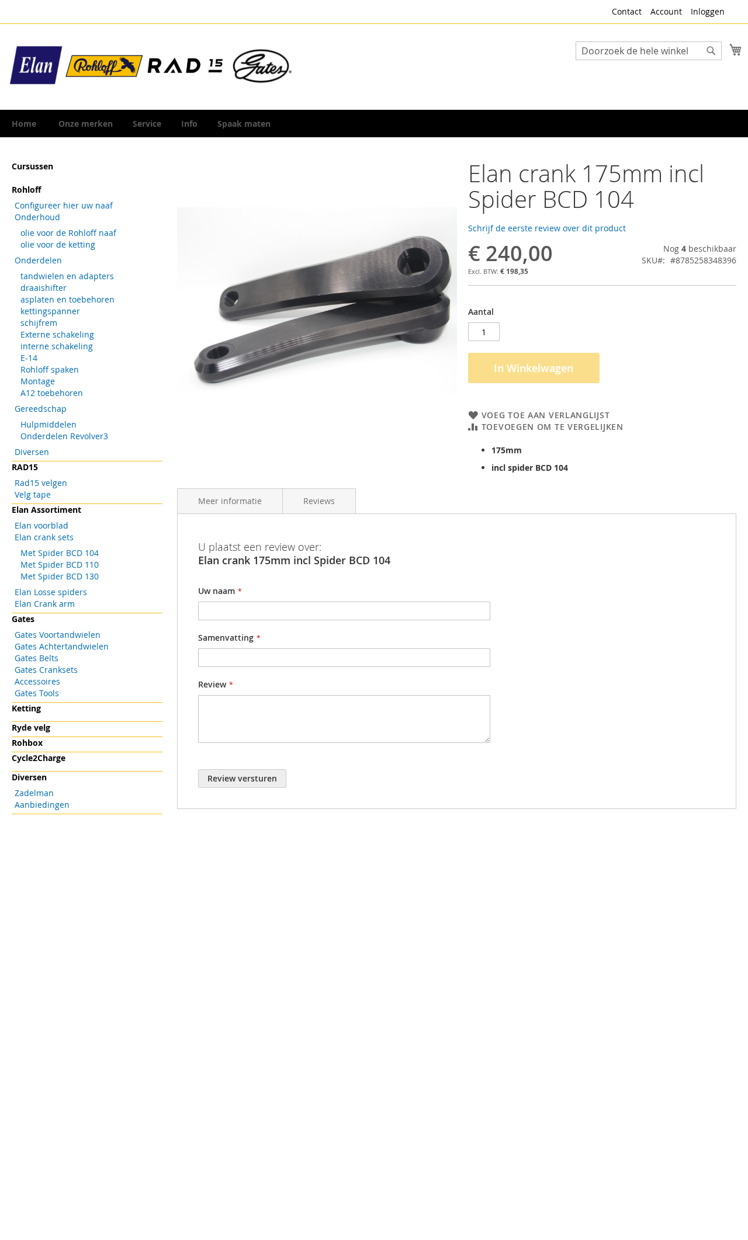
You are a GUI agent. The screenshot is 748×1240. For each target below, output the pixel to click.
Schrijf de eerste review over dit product (547, 228)
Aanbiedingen (42, 804)
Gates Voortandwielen (58, 634)
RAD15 (25, 467)
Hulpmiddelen (48, 424)
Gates (23, 618)
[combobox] (649, 50)
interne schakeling (56, 346)
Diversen (32, 451)
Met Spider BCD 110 (59, 564)
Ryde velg (31, 727)
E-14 (28, 357)
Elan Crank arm (45, 603)
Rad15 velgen (41, 482)
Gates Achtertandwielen (62, 646)
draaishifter (43, 287)
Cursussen (32, 166)
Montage (37, 381)
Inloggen (708, 11)
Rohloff (26, 189)
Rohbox (27, 742)
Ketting (26, 708)
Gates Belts (36, 658)
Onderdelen (38, 260)
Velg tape (33, 494)
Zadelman (34, 792)
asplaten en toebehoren (67, 299)
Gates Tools (37, 693)
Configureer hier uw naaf (64, 205)
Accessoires (37, 681)
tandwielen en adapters (67, 276)
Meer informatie (230, 500)
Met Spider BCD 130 (59, 576)
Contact (627, 11)
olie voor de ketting (57, 244)
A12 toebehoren (51, 392)
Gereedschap (41, 408)
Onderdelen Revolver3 (64, 436)
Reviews (319, 500)
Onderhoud (37, 217)
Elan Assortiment (46, 509)
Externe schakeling (57, 334)
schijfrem (38, 322)
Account (666, 11)
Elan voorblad (41, 525)
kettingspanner (50, 311)
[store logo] (152, 66)
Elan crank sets (44, 537)
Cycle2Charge (38, 757)
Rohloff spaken (49, 369)
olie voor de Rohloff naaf (68, 232)
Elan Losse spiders (51, 592)
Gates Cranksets (46, 669)
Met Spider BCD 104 (59, 552)
